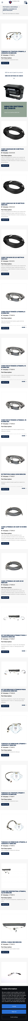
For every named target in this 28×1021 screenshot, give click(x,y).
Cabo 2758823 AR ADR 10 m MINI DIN (14, 527)
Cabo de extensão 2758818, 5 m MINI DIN (13, 312)
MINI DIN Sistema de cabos (13, 107)
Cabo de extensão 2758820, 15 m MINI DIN (13, 420)
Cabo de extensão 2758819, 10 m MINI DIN (13, 366)
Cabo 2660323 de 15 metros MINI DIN (12, 204)
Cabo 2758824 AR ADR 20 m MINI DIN (12, 581)
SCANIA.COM (15, 1)
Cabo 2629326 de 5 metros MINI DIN (12, 149)
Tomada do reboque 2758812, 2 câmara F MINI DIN (14, 842)
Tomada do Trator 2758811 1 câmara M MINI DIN (13, 793)
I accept (14, 1006)
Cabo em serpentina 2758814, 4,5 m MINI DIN (13, 892)
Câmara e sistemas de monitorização (10, 9)
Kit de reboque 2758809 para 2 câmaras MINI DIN (13, 690)
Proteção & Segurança (10, 7)
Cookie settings (14, 1017)
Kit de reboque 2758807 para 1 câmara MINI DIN (14, 636)
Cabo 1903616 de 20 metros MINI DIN (12, 258)
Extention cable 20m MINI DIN (13, 474)
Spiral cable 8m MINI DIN (11, 942)
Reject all (14, 1011)
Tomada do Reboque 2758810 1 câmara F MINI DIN (13, 744)
